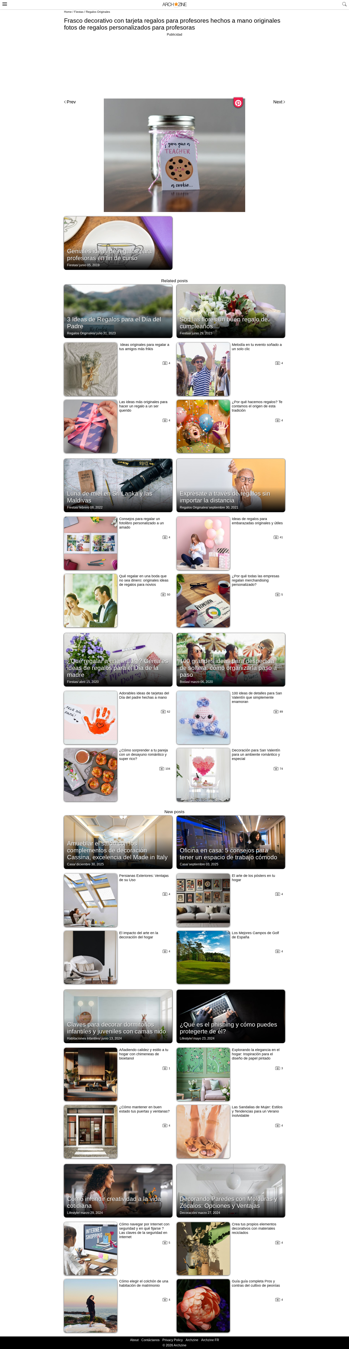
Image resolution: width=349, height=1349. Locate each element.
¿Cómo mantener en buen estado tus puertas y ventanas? (144, 1109)
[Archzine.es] (174, 4)
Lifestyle (186, 1038)
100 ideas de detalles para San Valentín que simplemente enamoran (257, 697)
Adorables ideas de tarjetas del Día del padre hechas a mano (144, 695)
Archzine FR (210, 1340)
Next (277, 101)
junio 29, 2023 (202, 333)
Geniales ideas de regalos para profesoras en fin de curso (109, 254)
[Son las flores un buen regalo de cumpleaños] (231, 311)
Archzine (192, 1340)
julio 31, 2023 (106, 333)
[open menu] (4, 3)
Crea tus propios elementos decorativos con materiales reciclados (254, 1228)
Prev (71, 101)
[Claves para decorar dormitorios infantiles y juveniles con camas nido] (118, 1016)
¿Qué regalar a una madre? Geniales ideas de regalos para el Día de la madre (117, 668)
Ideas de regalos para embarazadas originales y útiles (257, 521)
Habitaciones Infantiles (83, 1038)
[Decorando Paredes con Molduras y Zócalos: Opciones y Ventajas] (231, 1190)
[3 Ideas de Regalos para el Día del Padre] (118, 311)
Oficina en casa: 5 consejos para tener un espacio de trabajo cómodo (228, 853)
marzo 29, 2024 (92, 1212)
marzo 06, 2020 (202, 682)
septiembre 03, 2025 (203, 864)
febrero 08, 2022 (91, 507)
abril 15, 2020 (89, 682)
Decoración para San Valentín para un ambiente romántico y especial (256, 754)
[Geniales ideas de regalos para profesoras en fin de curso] (118, 242)
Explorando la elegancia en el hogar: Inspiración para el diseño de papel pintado (256, 1054)
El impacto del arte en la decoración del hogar (138, 935)
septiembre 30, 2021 (223, 507)
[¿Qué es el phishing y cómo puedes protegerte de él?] (231, 1016)
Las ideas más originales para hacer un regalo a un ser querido (143, 406)
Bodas (184, 682)
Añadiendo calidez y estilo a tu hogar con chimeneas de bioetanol (143, 1054)
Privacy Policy (172, 1340)
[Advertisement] (174, 65)
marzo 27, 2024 (209, 1212)
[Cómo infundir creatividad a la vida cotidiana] (118, 1190)
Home (68, 11)
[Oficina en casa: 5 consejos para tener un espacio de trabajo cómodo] (231, 842)
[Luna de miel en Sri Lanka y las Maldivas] (118, 485)
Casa (71, 864)
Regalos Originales (98, 11)
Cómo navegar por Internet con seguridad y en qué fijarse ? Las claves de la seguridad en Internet (144, 1230)
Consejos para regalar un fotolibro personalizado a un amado (141, 523)
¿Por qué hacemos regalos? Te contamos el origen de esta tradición (257, 406)
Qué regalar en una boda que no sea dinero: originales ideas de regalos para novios (143, 580)
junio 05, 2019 (89, 265)
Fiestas (78, 11)
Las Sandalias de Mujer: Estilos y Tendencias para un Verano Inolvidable (257, 1111)
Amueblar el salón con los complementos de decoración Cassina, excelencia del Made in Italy (117, 850)
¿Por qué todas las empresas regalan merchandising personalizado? (255, 580)
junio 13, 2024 (111, 1038)
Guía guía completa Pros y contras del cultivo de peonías (256, 1283)
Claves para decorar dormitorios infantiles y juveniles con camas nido (116, 1028)
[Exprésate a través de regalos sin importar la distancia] (231, 485)
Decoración (188, 1212)
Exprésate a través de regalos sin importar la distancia (225, 497)
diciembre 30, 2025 (90, 864)
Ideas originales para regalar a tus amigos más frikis (144, 347)
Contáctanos (150, 1340)
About (134, 1340)
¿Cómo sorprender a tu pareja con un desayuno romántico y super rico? (143, 754)
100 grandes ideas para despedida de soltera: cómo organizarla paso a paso (228, 668)
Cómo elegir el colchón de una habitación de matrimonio (143, 1283)
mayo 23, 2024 (203, 1038)
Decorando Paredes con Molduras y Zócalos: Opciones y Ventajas (228, 1202)
